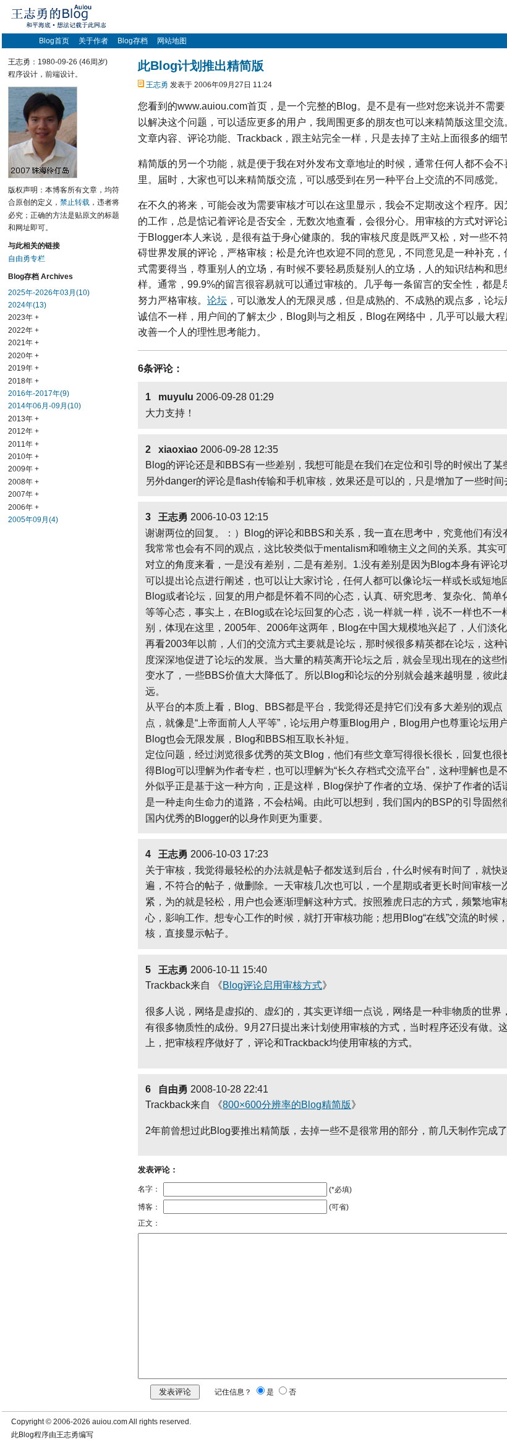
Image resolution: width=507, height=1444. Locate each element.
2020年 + (23, 355)
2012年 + (23, 431)
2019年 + (23, 368)
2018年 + (23, 381)
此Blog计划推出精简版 (201, 65)
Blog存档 (132, 41)
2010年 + (23, 456)
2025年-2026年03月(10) (49, 292)
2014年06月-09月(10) (44, 406)
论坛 (217, 300)
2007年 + (23, 494)
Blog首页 (54, 41)
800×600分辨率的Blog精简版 (287, 1104)
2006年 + (23, 507)
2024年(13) (27, 305)
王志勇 (157, 84)
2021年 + (23, 342)
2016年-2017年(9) (38, 393)
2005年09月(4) (33, 519)
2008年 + (23, 482)
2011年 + (23, 444)
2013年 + (23, 419)
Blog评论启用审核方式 (272, 985)
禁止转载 (75, 202)
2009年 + (23, 469)
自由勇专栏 (26, 258)
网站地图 (172, 41)
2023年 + (23, 317)
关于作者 (93, 41)
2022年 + (23, 330)
